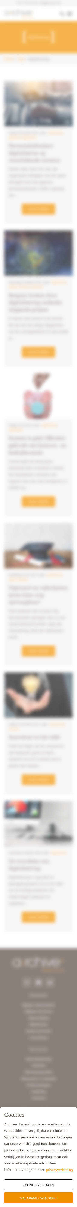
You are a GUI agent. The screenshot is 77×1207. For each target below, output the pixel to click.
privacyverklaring (59, 1169)
